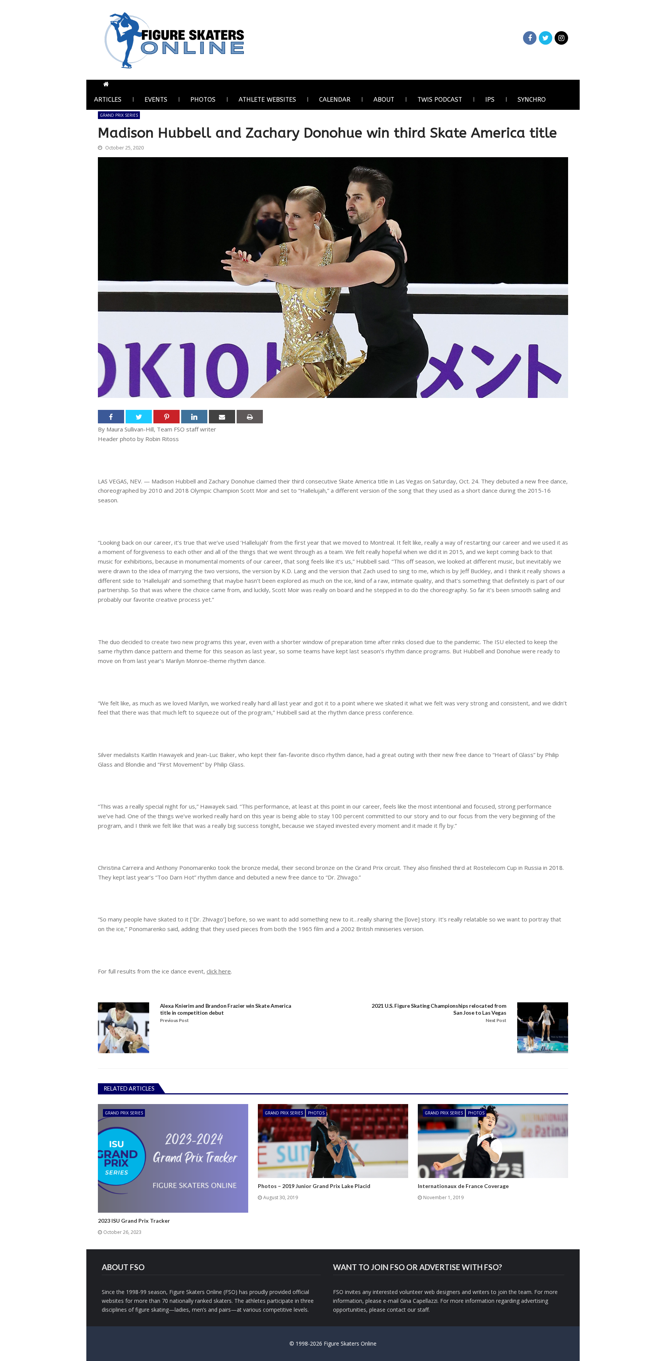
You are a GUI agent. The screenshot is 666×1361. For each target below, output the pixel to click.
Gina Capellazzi (418, 1300)
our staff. (418, 1309)
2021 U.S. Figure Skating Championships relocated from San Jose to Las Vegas (439, 1009)
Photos (202, 99)
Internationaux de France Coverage (463, 1186)
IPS (489, 99)
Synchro (532, 99)
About (383, 99)
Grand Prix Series (119, 115)
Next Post (496, 1020)
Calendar (334, 99)
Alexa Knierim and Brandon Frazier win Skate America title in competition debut (225, 1009)
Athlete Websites (267, 99)
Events (156, 99)
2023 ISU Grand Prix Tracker (134, 1220)
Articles (107, 99)
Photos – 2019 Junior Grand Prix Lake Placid (314, 1186)
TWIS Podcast (439, 99)
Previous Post (174, 1020)
